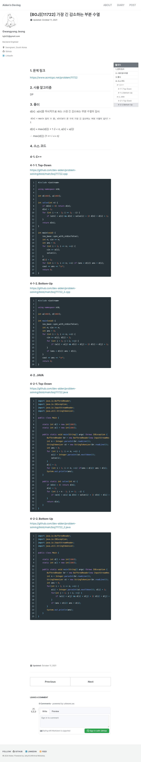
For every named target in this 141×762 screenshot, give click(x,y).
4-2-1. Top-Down (125, 101)
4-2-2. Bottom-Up (125, 105)
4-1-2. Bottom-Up (125, 93)
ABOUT (107, 5)
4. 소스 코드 (120, 81)
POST (132, 5)
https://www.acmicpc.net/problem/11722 (54, 77)
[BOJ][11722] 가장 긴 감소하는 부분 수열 (65, 14)
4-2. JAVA (120, 97)
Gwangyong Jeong (13, 31)
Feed (44, 751)
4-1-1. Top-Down (124, 89)
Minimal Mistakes (38, 756)
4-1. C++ (120, 85)
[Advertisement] (70, 43)
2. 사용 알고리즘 (122, 73)
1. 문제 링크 (120, 69)
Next (90, 681)
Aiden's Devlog (11, 5)
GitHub (18, 751)
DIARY (120, 5)
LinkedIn (32, 751)
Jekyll (26, 756)
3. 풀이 (118, 77)
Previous (50, 681)
